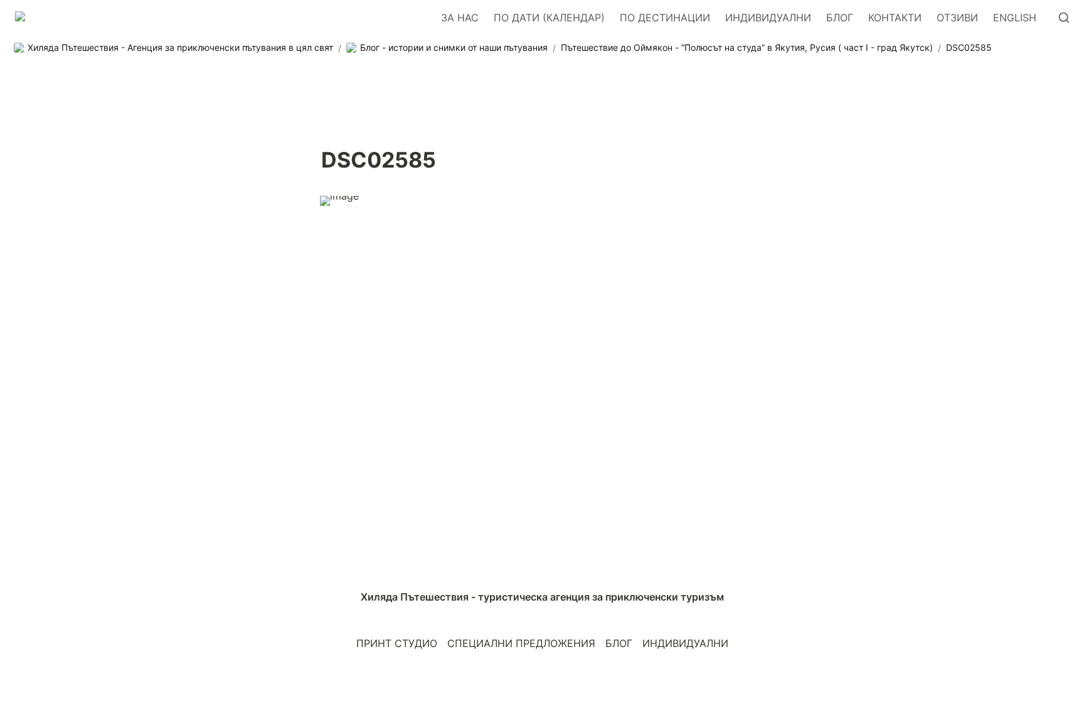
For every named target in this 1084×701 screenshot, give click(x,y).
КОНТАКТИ (895, 17)
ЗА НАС (460, 17)
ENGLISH (1014, 17)
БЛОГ (839, 17)
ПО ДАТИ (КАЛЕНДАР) (549, 17)
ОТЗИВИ (957, 17)
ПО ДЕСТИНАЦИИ (665, 17)
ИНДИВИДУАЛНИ (768, 17)
